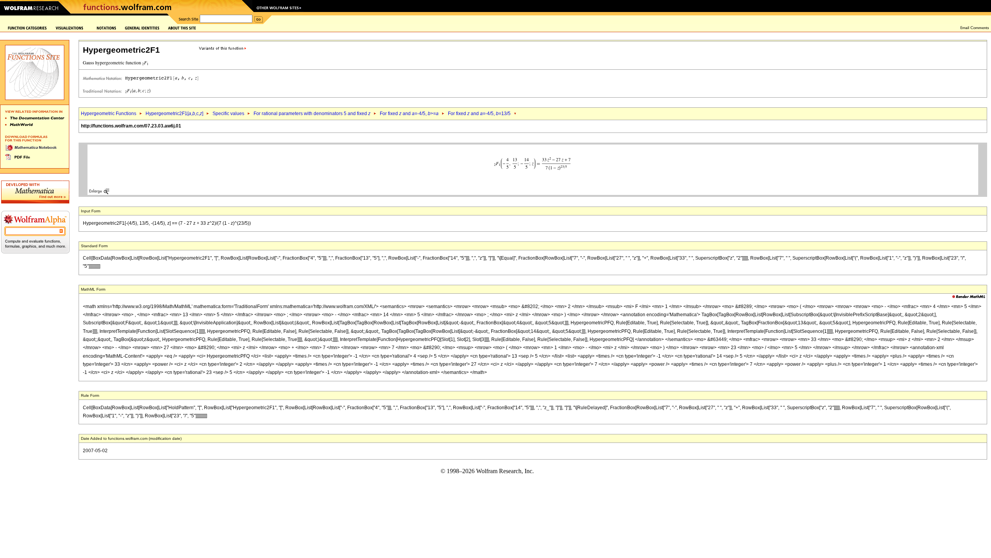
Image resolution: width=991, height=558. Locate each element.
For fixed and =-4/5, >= (409, 113)
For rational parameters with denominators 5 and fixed (312, 113)
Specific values (228, 113)
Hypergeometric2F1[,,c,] (174, 113)
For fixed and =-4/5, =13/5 (479, 113)
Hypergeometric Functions (108, 113)
